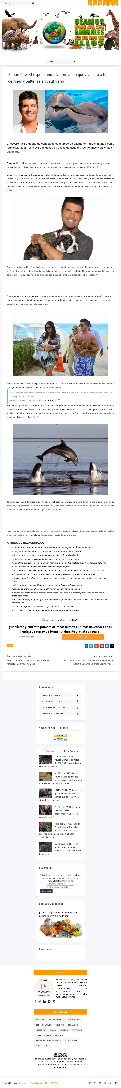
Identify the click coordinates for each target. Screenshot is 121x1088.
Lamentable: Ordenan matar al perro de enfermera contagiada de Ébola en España (52, 547)
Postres (59, 1035)
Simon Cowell (15, 163)
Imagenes (63, 1030)
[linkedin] (44, 1001)
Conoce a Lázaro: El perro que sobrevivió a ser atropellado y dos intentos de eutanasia (54, 574)
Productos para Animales (48, 1040)
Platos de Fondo (43, 1035)
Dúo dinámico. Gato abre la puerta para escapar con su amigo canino (46, 610)
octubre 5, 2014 (49, 400)
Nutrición (77, 1030)
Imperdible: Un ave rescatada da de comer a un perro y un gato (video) (46, 559)
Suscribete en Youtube (53, 708)
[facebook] (95, 3)
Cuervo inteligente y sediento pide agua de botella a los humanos (44, 606)
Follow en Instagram (52, 714)
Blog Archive (71, 751)
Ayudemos (40, 1020)
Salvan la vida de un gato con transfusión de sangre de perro (42, 566)
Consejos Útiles (43, 1025)
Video (38, 1045)
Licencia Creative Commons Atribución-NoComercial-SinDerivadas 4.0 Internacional (61, 1064)
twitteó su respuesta (46, 267)
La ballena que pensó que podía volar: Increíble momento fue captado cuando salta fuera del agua (59, 563)
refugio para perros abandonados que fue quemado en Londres (37, 300)
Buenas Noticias (57, 1020)
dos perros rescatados (30, 296)
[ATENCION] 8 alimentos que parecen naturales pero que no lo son (58, 914)
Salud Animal (70, 1040)
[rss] (105, 3)
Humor (52, 1030)
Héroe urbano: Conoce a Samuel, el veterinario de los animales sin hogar (47, 585)
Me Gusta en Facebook (53, 701)
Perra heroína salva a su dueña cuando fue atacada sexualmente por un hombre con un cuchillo (58, 570)
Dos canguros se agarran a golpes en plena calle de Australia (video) (45, 555)
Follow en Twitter (51, 695)
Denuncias (59, 1025)
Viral (47, 1045)
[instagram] (100, 3)
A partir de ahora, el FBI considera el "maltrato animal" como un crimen (46, 589)
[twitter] (90, 3)
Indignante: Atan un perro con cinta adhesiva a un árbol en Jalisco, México (48, 551)
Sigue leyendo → (70, 996)
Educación (73, 1025)
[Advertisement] (60, 285)
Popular (49, 751)
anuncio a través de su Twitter (35, 175)
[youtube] (110, 3)
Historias (40, 1030)
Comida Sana (74, 1020)
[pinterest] (115, 3)
